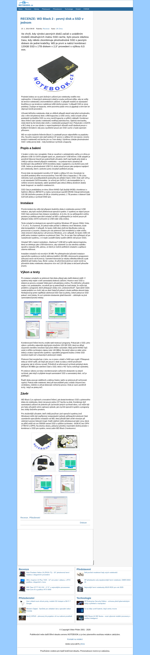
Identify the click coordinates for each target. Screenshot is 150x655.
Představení (46, 9)
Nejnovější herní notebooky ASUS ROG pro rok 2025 (103, 587)
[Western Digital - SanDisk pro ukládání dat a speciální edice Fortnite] (22, 611)
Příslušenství (57, 9)
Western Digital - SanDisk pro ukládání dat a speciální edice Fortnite (48, 610)
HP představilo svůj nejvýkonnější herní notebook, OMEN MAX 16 (107, 581)
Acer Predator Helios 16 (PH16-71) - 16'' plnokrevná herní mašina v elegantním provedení (47, 574)
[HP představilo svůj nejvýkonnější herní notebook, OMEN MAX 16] (80, 582)
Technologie (69, 9)
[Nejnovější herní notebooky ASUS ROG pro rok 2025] (80, 589)
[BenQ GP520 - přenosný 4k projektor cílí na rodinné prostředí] (22, 618)
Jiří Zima (59, 29)
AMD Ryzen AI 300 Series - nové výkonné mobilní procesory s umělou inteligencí (107, 617)
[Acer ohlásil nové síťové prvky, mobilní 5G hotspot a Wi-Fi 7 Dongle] (22, 603)
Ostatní (78, 9)
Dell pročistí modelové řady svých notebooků (100, 572)
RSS (83, 644)
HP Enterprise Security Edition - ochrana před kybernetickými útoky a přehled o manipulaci (106, 602)
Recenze (28, 9)
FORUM (86, 9)
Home (20, 9)
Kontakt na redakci (75, 639)
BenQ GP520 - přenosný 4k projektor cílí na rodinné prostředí (49, 616)
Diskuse (83, 523)
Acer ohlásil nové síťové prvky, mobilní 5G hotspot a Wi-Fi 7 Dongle (48, 602)
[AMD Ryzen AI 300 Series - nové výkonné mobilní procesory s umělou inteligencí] (80, 618)
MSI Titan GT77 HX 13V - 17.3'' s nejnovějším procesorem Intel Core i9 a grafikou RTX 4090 (48, 588)
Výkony (36, 9)
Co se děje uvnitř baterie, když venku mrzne (100, 609)
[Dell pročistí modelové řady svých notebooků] (80, 574)
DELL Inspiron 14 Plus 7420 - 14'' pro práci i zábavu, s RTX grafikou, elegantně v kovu (48, 581)
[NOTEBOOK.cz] (25, 6)
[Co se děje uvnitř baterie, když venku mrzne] (80, 611)
